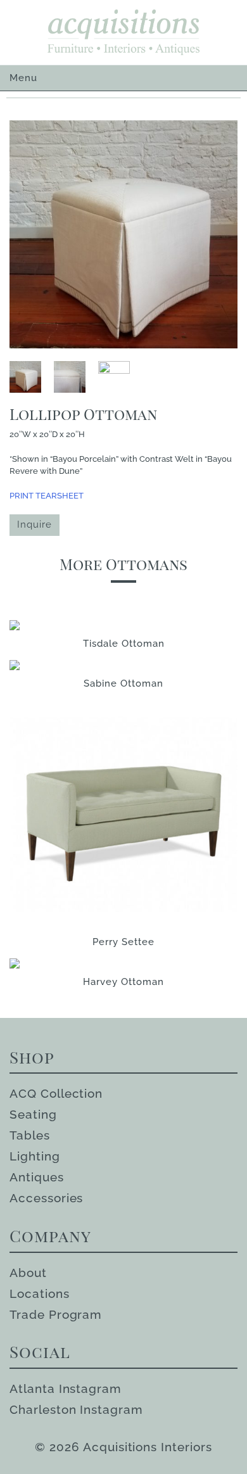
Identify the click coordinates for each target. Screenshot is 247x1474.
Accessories (46, 1198)
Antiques (37, 1177)
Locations (40, 1293)
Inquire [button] (34, 524)
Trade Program (56, 1314)
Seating (33, 1114)
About (28, 1273)
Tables (30, 1135)
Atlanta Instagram (66, 1388)
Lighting (35, 1156)
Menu (23, 78)
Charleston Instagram (76, 1409)
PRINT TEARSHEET (47, 495)
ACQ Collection (56, 1093)
